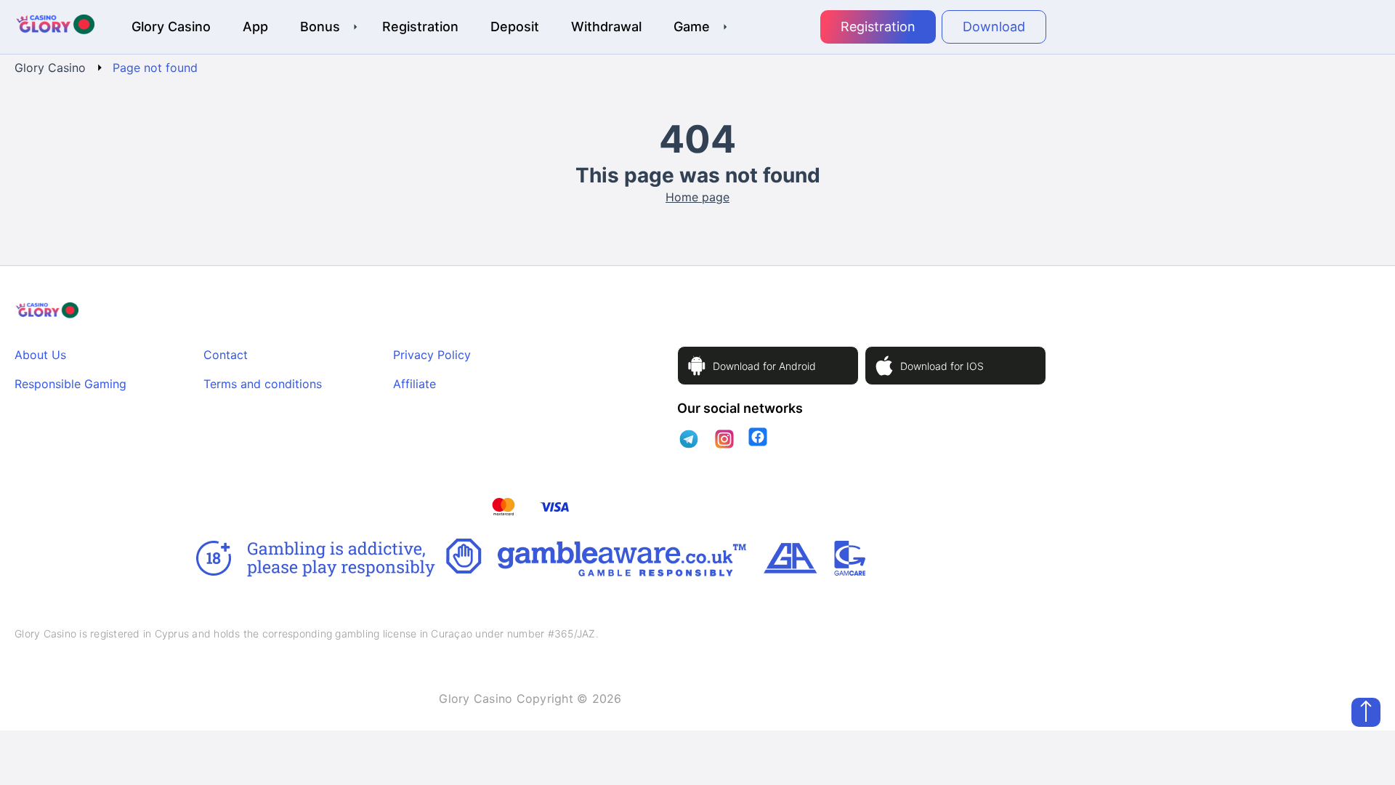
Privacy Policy (432, 354)
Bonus (320, 26)
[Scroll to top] (1365, 712)
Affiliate (414, 384)
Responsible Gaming (70, 384)
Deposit (514, 26)
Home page (697, 197)
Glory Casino (171, 26)
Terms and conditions (262, 384)
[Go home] (54, 27)
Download (994, 26)
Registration (420, 26)
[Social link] (689, 439)
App (255, 26)
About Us (40, 354)
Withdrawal (606, 26)
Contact (225, 354)
